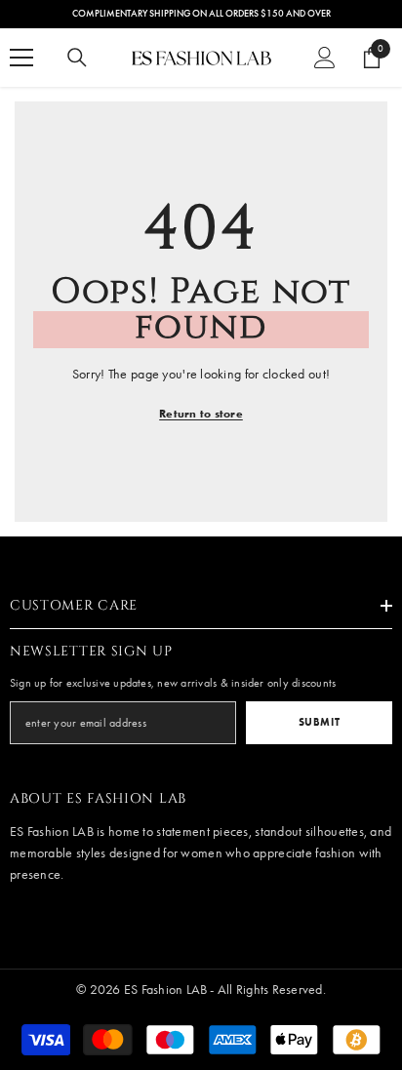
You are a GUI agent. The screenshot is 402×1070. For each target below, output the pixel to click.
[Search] (77, 57)
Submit (319, 722)
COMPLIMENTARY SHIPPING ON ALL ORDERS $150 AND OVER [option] (201, 14)
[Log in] (325, 57)
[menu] (21, 57)
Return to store (201, 413)
